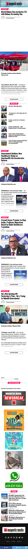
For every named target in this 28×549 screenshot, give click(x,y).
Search (2, 377)
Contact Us (19, 541)
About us (8, 541)
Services (13, 541)
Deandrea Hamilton (10, 18)
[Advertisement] (14, 35)
